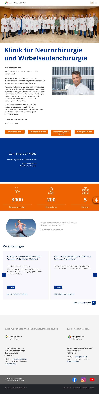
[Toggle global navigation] (92, 2)
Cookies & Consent (88, 388)
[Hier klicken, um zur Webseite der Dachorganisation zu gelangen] (76, 338)
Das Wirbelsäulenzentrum (51, 229)
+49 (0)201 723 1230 (19, 359)
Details (11, 287)
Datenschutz (77, 388)
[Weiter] (95, 275)
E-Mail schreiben (11, 364)
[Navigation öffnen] (95, 2)
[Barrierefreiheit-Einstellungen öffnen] (96, 200)
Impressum (67, 388)
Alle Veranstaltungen (82, 302)
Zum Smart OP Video (22, 153)
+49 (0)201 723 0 (81, 357)
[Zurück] (4, 275)
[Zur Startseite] (15, 3)
